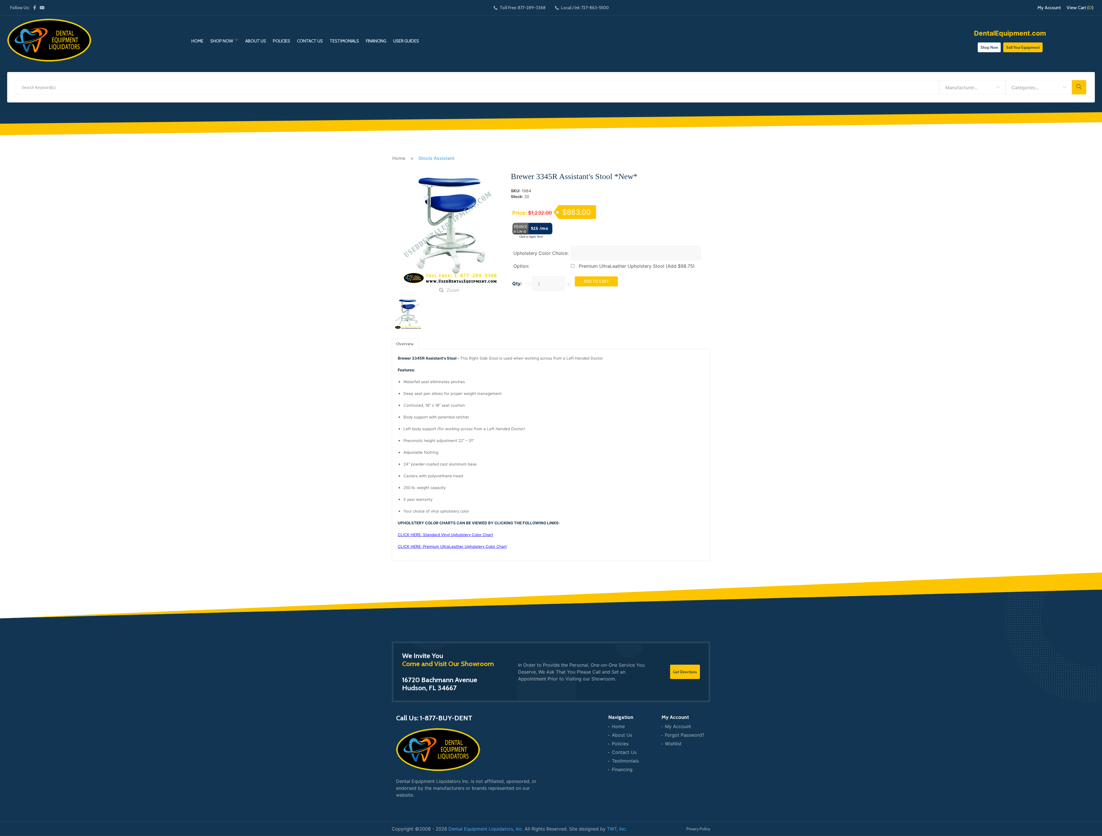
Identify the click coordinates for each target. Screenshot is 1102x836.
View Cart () (1080, 7)
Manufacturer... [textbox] (961, 87)
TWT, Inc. (617, 829)
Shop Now (221, 41)
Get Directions (685, 672)
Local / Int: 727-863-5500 (585, 7)
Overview (405, 344)
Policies (281, 41)
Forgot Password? (684, 735)
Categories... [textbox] (1025, 87)
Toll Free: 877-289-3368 (523, 7)
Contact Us (310, 41)
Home (197, 41)
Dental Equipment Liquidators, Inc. (486, 829)
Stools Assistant (436, 158)
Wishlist (673, 743)
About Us (255, 41)
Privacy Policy (698, 828)
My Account (1049, 7)
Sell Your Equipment (1023, 47)
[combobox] (972, 87)
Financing (376, 41)
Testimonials (344, 41)
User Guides (406, 41)
